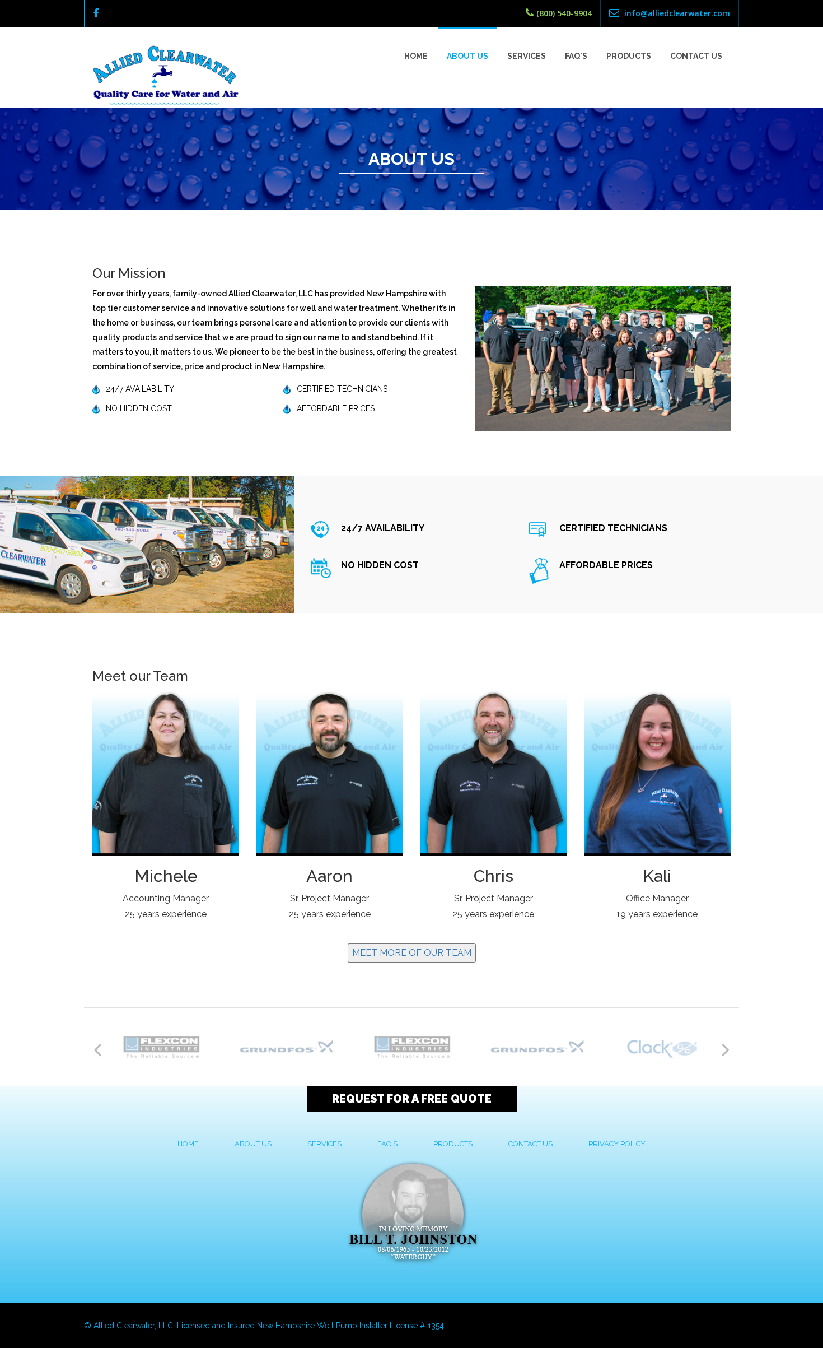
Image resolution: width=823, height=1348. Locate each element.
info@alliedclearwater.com (676, 13)
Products (628, 56)
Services (526, 56)
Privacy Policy (617, 1144)
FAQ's (576, 56)
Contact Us (696, 56)
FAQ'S (387, 1144)
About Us (467, 56)
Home (416, 56)
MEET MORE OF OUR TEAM (411, 952)
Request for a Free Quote (412, 1098)
